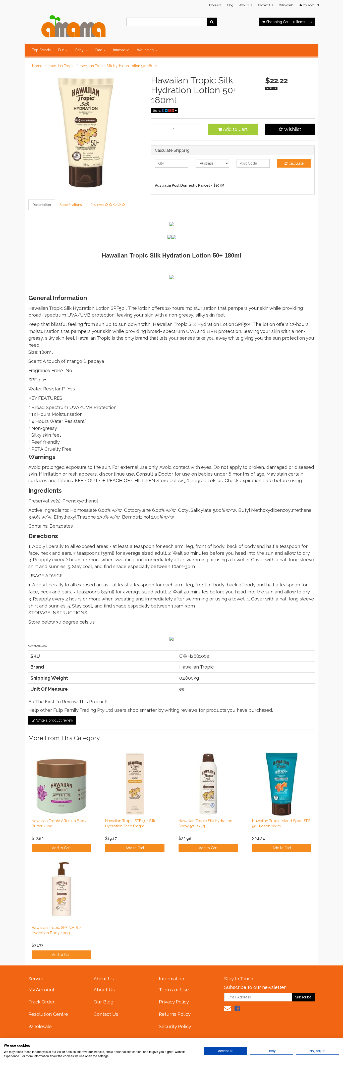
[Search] (212, 22)
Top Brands (41, 50)
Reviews (97, 205)
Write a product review (54, 720)
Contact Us (265, 5)
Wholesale (286, 5)
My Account (41, 989)
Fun (61, 50)
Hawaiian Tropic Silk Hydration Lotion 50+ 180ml (119, 66)
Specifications (71, 205)
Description (41, 205)
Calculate (296, 163)
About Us (245, 5)
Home (37, 66)
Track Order (41, 1001)
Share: (157, 110)
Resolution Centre (48, 1014)
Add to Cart (235, 129)
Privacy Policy (174, 1001)
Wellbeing (146, 50)
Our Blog (103, 1001)
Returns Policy (175, 1014)
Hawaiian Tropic (61, 66)
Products (215, 5)
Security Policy (175, 1026)
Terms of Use (174, 989)
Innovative (121, 50)
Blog (230, 5)
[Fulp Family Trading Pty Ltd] (73, 25)
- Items (285, 22)
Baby (80, 50)
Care (99, 50)
